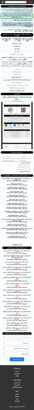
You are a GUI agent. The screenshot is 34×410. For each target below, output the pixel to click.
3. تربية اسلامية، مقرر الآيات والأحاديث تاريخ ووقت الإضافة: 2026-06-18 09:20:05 (17, 188)
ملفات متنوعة (17, 31)
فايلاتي (29, 2)
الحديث (19, 64)
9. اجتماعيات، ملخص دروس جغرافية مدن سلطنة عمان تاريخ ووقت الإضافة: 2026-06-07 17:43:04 (17, 212)
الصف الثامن (10, 29)
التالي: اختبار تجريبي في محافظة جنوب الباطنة (6, 39)
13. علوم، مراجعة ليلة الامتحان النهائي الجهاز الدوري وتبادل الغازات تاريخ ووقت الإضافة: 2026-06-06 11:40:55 (16, 229)
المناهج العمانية (18, 29)
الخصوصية (17, 385)
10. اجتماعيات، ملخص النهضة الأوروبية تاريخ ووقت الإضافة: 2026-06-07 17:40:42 (17, 216)
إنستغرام (17, 401)
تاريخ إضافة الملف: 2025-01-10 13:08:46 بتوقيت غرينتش (17, 79)
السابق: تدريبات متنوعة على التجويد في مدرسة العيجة (27, 39)
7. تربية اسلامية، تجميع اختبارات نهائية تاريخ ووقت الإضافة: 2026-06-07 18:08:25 (17, 204)
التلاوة (24, 64)
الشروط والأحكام (17, 387)
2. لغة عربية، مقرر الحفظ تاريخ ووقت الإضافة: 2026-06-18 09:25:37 (17, 184)
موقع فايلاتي (26, 29)
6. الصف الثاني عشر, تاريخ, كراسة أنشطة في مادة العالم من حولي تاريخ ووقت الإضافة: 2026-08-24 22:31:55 (17, 279)
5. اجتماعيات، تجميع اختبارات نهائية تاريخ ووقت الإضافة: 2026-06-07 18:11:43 (17, 196)
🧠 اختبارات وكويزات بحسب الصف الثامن (23, 20)
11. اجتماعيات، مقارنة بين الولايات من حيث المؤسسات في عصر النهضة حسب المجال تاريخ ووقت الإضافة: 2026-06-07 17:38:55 (17, 220)
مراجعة (11, 57)
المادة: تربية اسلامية (17, 43)
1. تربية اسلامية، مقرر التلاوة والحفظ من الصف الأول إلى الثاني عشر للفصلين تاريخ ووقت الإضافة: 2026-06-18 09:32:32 (17, 179)
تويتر (17, 398)
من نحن (17, 371)
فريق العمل (17, 373)
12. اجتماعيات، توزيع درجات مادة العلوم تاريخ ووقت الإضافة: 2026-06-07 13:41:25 (17, 225)
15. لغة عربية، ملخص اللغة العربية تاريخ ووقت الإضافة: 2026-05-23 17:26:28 (17, 237)
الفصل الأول (25, 31)
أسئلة (30, 61)
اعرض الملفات (17, 359)
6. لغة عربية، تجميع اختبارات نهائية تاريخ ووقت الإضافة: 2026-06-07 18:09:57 (17, 200)
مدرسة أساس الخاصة (17, 77)
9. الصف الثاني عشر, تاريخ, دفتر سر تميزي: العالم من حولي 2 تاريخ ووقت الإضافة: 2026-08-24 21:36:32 (17, 296)
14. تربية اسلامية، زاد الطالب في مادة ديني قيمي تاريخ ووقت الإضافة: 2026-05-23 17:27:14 (17, 233)
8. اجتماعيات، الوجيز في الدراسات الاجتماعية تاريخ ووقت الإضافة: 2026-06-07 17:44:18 (17, 208)
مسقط (15, 59)
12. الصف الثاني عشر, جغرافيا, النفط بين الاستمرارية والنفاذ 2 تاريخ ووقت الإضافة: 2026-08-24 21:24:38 (17, 313)
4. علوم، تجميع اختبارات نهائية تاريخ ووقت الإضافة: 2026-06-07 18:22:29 (17, 192)
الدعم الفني (17, 382)
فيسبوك (17, 396)
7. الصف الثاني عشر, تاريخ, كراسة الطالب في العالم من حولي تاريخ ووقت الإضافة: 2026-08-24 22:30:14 (17, 285)
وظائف (17, 375)
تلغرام (17, 394)
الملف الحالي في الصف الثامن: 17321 (17, 39)
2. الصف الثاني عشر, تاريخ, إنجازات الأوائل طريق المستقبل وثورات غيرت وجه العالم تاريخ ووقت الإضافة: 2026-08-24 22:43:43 (17, 257)
